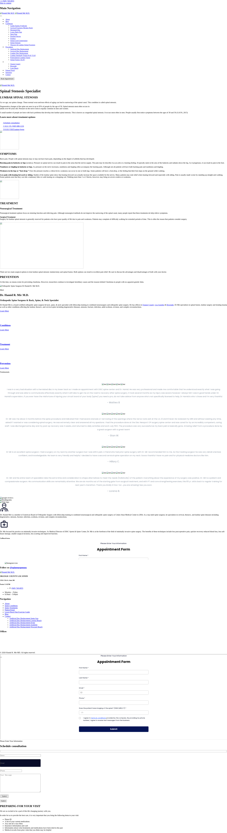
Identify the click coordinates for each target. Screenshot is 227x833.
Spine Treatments (11, 608)
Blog (7, 21)
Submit (3, 801)
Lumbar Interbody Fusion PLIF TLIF (23, 55)
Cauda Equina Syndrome (18, 26)
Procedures (9, 47)
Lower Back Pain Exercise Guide (17, 612)
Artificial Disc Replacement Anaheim (23, 625)
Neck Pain (13, 34)
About (8, 19)
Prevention (5, 363)
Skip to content (5, 3)
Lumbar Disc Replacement (19, 53)
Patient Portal (10, 70)
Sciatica (12, 38)
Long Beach (14, 68)
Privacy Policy (41, 653)
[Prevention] (3, 359)
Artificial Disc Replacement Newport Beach (25, 627)
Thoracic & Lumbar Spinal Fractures (22, 45)
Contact (8, 75)
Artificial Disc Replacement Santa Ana (23, 618)
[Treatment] (4, 340)
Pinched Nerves (15, 36)
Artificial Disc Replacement (19, 49)
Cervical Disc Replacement (19, 51)
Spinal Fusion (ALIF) (17, 60)
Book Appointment (7, 79)
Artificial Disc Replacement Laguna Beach (25, 621)
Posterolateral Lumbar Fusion (20, 58)
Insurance (9, 72)
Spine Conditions (11, 606)
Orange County (15, 64)
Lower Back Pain (16, 32)
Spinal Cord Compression (18, 41)
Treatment (5, 344)
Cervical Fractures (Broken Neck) (21, 28)
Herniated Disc (15, 30)
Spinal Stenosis (15, 43)
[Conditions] (3, 321)
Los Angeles (159, 305)
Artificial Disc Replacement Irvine (22, 623)
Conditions (9, 24)
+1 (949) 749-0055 (7, 1)
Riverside (13, 66)
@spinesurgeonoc (18, 567)
